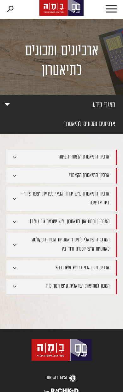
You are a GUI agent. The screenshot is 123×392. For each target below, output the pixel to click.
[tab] (61, 157)
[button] (104, 9)
